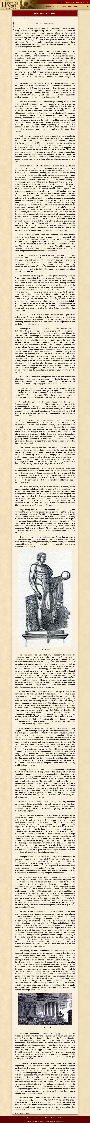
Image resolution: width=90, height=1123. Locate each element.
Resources (70, 2)
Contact (60, 1118)
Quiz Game (80, 2)
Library (60, 2)
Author (63, 6)
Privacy (53, 1118)
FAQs (36, 1118)
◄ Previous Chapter (22, 18)
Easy (70, 6)
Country (48, 6)
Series (76, 6)
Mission (29, 1118)
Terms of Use (44, 1118)
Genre (55, 6)
